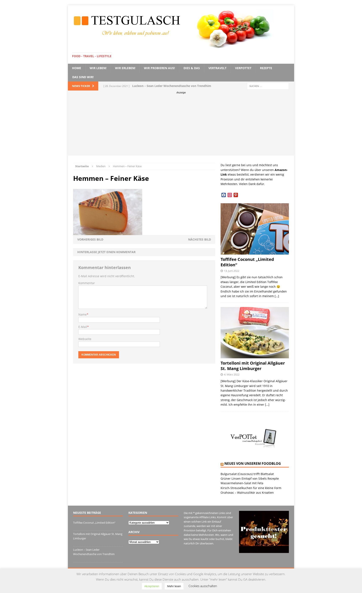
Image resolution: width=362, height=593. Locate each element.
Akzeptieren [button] (151, 586)
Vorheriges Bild (90, 239)
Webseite (84, 339)
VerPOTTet (243, 68)
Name (82, 314)
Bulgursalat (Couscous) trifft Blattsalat (247, 474)
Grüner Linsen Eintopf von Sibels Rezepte (250, 478)
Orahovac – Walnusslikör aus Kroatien (247, 493)
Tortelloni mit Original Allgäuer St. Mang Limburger (253, 365)
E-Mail (82, 327)
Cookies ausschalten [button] (203, 586)
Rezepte (266, 68)
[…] (277, 296)
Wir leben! (98, 68)
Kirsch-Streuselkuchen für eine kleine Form (251, 488)
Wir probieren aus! (159, 68)
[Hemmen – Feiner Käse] (107, 232)
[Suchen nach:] (268, 86)
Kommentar (86, 283)
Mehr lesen (174, 586)
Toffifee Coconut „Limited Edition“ (247, 262)
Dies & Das (192, 68)
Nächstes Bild (199, 239)
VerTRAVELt (217, 68)
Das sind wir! (83, 77)
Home (76, 68)
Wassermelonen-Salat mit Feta (242, 483)
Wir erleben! (125, 68)
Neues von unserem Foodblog (252, 463)
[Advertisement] (181, 126)
